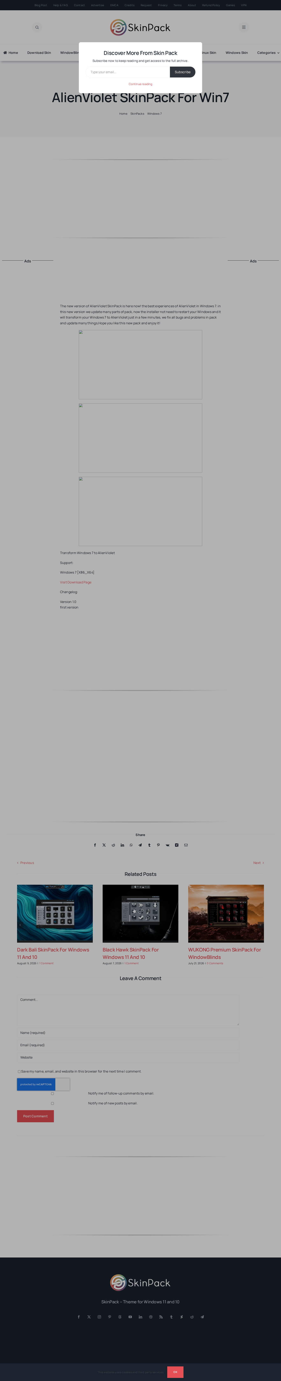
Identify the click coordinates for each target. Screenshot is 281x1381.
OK (175, 1372)
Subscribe (182, 72)
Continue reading (140, 84)
